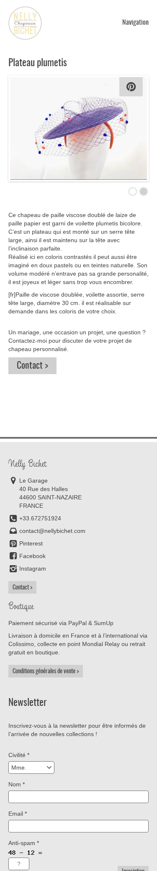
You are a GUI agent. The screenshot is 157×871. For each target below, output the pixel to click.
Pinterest (31, 543)
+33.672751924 (40, 518)
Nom (16, 784)
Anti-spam (23, 843)
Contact (30, 366)
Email (17, 813)
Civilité (18, 755)
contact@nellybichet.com (52, 530)
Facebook (32, 556)
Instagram (32, 568)
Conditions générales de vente (44, 671)
